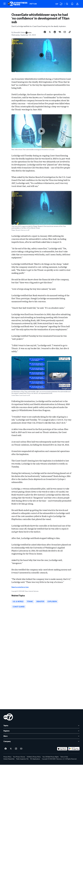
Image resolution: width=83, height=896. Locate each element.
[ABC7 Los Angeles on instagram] (16, 749)
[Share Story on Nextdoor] (60, 32)
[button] (4, 4)
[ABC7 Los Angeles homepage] (17, 4)
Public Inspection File (22, 759)
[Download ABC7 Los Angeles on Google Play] (74, 748)
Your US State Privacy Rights (50, 756)
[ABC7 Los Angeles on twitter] (11, 749)
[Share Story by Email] (65, 32)
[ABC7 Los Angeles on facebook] (5, 749)
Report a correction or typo (20, 587)
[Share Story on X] (50, 32)
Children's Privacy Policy (34, 756)
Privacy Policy (7, 756)
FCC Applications (35, 759)
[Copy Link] (70, 32)
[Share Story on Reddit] (55, 32)
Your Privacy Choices (19, 756)
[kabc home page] (8, 717)
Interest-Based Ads (8, 759)
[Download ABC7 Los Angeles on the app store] (62, 748)
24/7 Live (33, 4)
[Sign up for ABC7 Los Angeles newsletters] (21, 749)
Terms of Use (64, 756)
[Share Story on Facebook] (45, 32)
